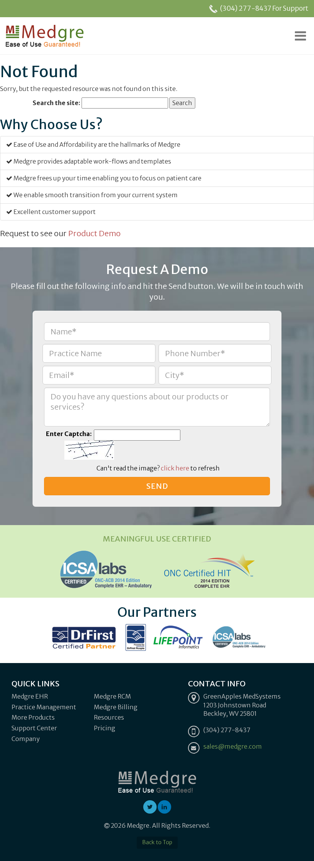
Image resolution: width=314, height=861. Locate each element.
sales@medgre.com (232, 746)
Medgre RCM (112, 696)
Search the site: (56, 103)
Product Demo (94, 233)
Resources (109, 717)
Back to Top (157, 842)
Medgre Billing (115, 707)
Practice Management (43, 707)
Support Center (34, 728)
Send (157, 486)
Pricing (104, 728)
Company (25, 739)
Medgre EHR (29, 696)
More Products (33, 717)
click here (175, 468)
